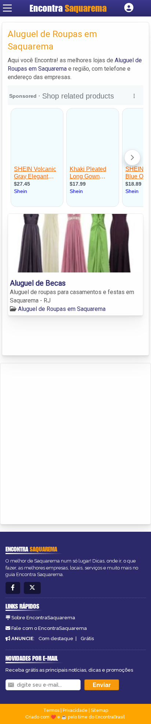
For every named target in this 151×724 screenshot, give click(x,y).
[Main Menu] (7, 8)
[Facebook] (12, 588)
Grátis (87, 638)
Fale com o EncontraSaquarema (49, 628)
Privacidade (75, 710)
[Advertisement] (75, 442)
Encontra (68, 8)
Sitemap (99, 710)
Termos (51, 710)
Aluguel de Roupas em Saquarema (62, 308)
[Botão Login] (128, 8)
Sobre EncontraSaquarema (43, 617)
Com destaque (55, 638)
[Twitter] (32, 588)
